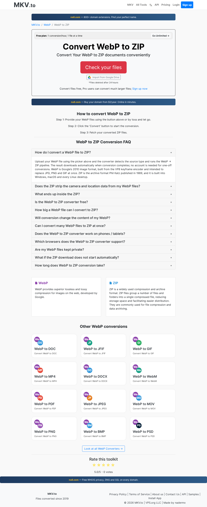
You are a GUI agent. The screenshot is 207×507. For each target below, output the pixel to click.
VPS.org (150, 502)
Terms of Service (139, 494)
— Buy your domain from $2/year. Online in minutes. (103, 102)
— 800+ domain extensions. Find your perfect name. (104, 17)
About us (157, 494)
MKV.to (36, 24)
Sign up (187, 4)
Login (176, 4)
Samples (193, 494)
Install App (154, 498)
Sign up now (139, 88)
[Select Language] (150, 4)
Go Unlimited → (160, 35)
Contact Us (173, 494)
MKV (130, 4)
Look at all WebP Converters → (103, 448)
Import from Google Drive (105, 77)
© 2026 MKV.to (133, 502)
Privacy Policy (118, 494)
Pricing (165, 4)
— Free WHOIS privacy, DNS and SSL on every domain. (103, 479)
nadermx (180, 502)
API (157, 4)
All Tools (141, 4)
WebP (47, 24)
